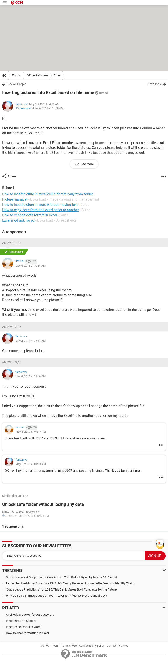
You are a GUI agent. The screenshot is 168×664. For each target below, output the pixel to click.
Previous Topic (16, 84)
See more (87, 164)
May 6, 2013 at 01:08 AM (48, 108)
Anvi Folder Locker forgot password (30, 614)
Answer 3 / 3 (11, 362)
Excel (56, 75)
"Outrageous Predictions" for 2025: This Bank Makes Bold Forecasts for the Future (61, 589)
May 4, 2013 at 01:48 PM (30, 376)
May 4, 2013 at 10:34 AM (30, 265)
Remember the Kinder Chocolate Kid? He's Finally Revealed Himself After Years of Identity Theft (69, 583)
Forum (16, 75)
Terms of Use (69, 645)
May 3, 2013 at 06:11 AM (30, 340)
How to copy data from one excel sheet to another (40, 210)
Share (12, 176)
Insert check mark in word (23, 627)
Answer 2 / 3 (11, 326)
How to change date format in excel (29, 215)
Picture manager (15, 199)
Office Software (37, 75)
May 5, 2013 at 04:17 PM (31, 431)
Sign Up (44, 645)
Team (55, 645)
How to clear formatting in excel (27, 633)
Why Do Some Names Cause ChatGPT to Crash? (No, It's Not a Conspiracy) (56, 595)
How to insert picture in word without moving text (40, 205)
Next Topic (154, 84)
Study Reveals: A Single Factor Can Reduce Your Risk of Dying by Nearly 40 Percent (61, 577)
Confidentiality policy (91, 645)
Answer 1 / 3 (11, 242)
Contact (111, 645)
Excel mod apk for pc (18, 220)
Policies (123, 645)
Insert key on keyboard (21, 620)
